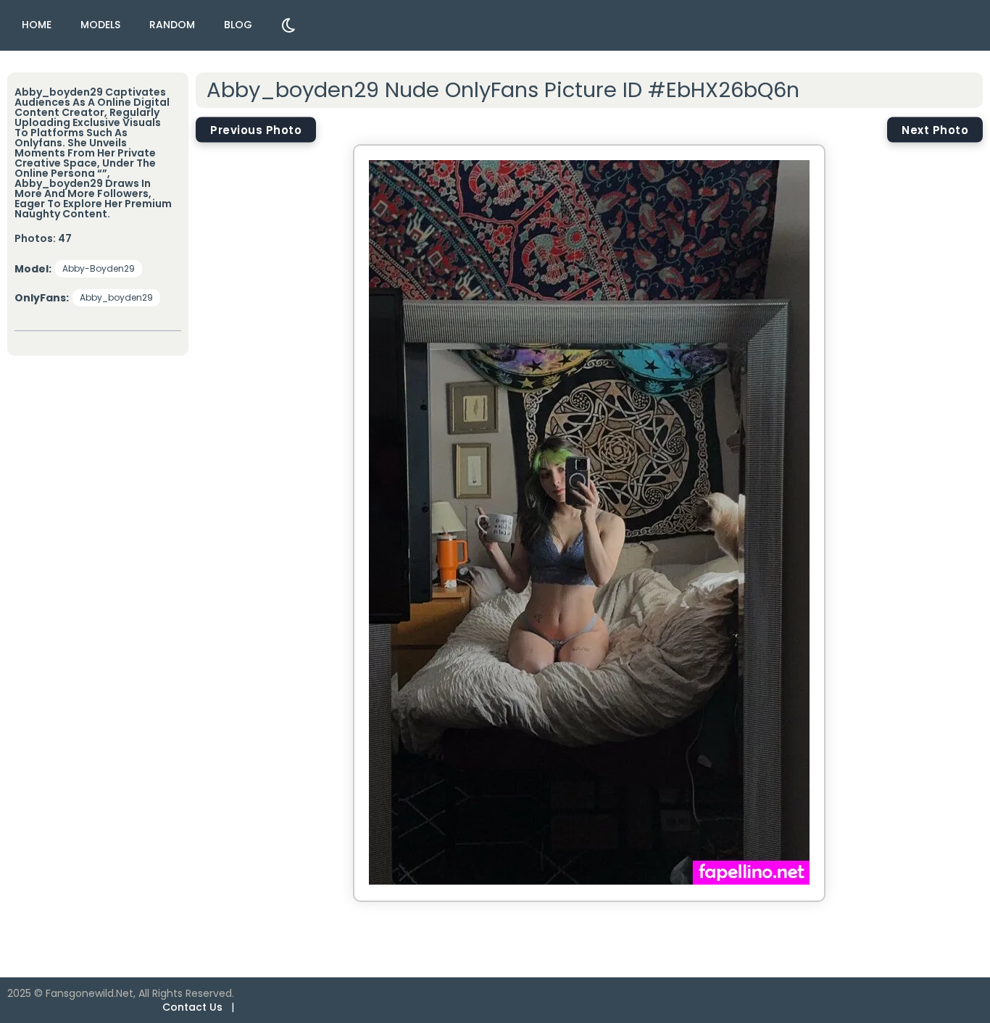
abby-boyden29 (98, 268)
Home (36, 24)
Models (100, 24)
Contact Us (192, 1007)
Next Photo (935, 129)
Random (172, 24)
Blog (238, 24)
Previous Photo (255, 129)
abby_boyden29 (116, 297)
